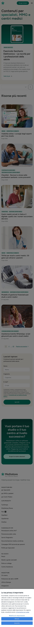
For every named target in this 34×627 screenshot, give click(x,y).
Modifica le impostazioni (17, 615)
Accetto (17, 623)
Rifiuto (17, 619)
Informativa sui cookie (22, 612)
